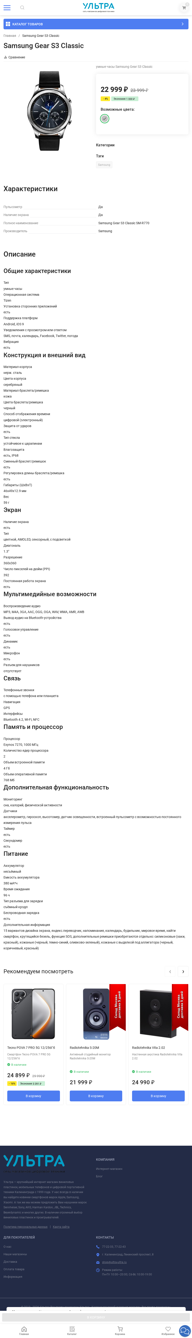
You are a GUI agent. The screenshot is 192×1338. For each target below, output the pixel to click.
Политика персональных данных (26, 1226)
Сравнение (16, 57)
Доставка (10, 1261)
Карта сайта (61, 1226)
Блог (99, 1176)
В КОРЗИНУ (96, 1317)
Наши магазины (15, 1254)
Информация (13, 1276)
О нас (7, 1246)
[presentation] (170, 971)
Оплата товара (14, 1269)
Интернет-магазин (109, 1169)
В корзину (33, 1096)
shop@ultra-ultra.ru (114, 1262)
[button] (185, 1331)
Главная (10, 35)
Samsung (104, 165)
